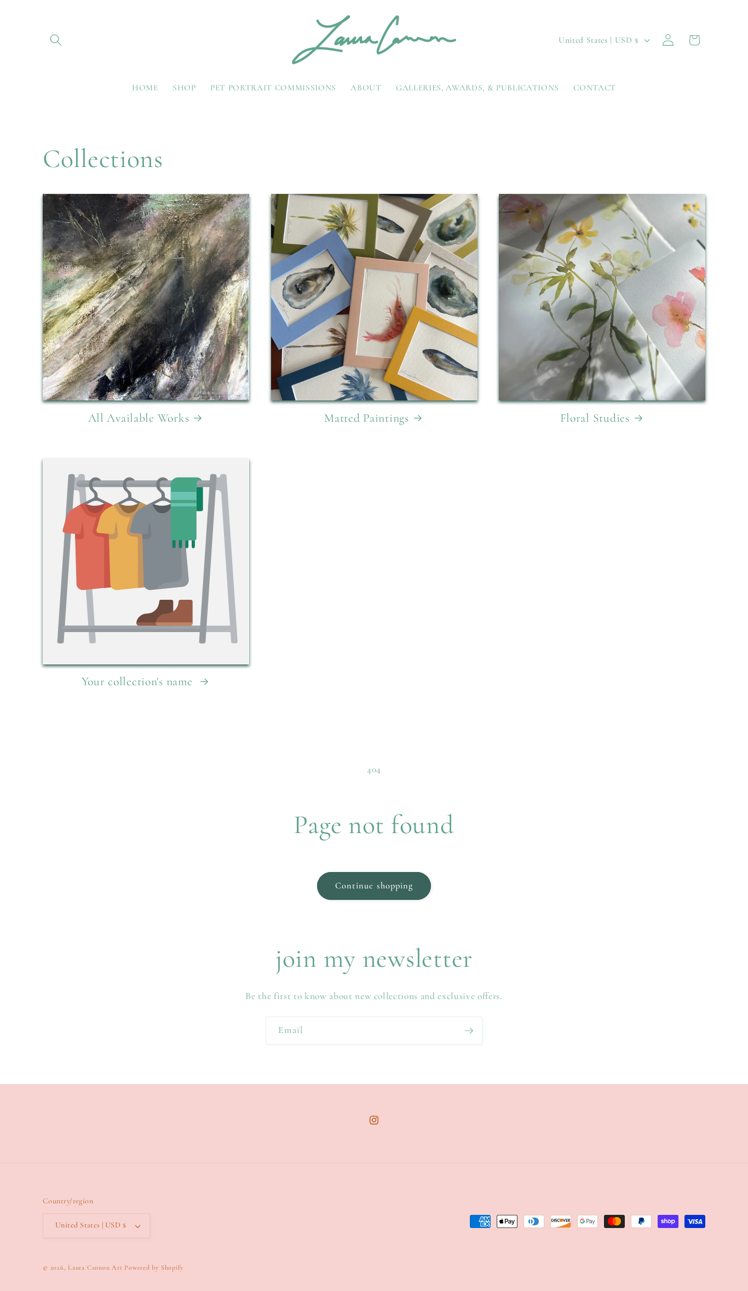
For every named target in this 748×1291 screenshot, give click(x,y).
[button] (56, 40)
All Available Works (138, 418)
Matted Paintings (366, 418)
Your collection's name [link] (139, 681)
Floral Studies (595, 418)
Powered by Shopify (153, 1267)
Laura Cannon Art (95, 1267)
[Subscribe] (469, 1031)
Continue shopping (374, 885)
